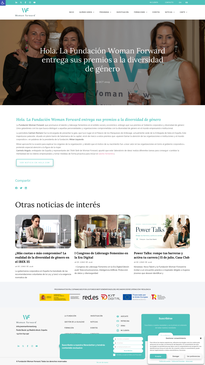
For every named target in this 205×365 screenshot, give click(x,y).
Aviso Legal (189, 361)
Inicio (71, 12)
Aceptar (158, 356)
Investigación (122, 12)
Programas (104, 12)
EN (180, 2)
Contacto (169, 2)
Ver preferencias (193, 356)
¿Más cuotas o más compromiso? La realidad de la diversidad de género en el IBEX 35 (42, 257)
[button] (3, 3)
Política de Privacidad (178, 361)
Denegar (176, 356)
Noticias (168, 12)
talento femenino (106, 154)
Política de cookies (165, 361)
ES (187, 2)
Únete (182, 12)
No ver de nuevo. (102, 362)
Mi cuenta (154, 2)
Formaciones (139, 12)
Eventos (156, 12)
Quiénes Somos (85, 12)
